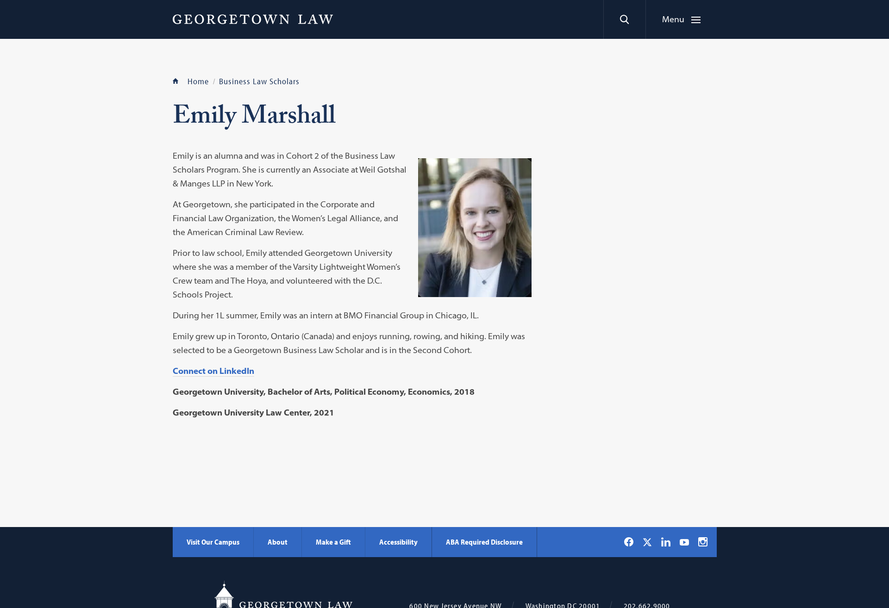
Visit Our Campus (213, 542)
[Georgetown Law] (253, 19)
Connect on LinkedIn (213, 371)
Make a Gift (333, 542)
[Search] (624, 19)
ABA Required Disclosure (484, 542)
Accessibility (398, 542)
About (278, 542)
